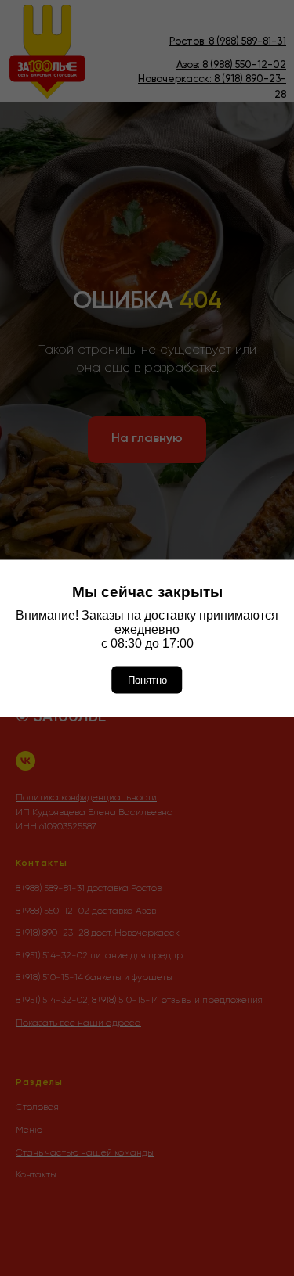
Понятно (147, 679)
